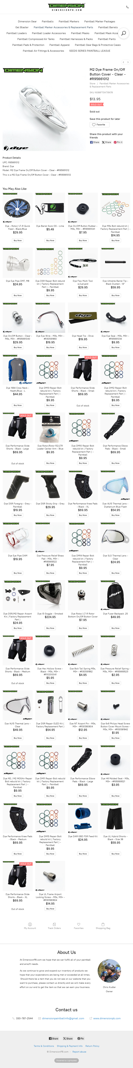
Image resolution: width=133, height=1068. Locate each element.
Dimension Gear (27, 21)
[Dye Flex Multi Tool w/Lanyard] (83, 263)
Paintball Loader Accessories (49, 33)
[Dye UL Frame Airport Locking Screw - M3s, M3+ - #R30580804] (50, 876)
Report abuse (79, 1051)
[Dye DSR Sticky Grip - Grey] (50, 485)
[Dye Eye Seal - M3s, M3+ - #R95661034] (115, 318)
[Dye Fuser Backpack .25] (115, 595)
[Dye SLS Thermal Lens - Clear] (115, 537)
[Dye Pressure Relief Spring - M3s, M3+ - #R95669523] (115, 650)
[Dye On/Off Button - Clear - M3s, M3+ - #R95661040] (18, 318)
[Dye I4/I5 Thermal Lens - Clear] (18, 705)
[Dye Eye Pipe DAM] (18, 537)
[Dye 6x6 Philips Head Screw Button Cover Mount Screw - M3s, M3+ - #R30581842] (115, 705)
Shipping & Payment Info (70, 1046)
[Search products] (124, 33)
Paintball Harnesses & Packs (76, 39)
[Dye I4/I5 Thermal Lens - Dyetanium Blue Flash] (115, 485)
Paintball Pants (107, 39)
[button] (99, 124)
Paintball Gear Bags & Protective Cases (98, 44)
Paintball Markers (69, 21)
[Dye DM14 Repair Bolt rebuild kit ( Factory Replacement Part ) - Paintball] (83, 537)
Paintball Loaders (16, 33)
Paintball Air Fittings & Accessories (43, 50)
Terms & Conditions (44, 1046)
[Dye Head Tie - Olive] (83, 318)
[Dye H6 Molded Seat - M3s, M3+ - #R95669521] (115, 760)
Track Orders (54, 928)
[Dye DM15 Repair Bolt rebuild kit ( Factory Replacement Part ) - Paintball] (50, 818)
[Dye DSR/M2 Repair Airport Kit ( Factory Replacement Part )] (18, 595)
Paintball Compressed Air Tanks (35, 39)
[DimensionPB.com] (66, 7)
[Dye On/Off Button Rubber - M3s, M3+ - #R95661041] (83, 208)
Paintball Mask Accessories (111, 33)
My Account (30, 928)
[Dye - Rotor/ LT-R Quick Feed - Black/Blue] (18, 208)
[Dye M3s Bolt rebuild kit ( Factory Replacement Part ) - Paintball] (115, 208)
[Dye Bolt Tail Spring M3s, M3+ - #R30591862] (83, 650)
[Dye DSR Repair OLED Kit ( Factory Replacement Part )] (50, 705)
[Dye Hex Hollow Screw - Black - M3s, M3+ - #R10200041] (50, 650)
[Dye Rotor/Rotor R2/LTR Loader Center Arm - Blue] (50, 427)
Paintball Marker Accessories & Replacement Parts (63, 27)
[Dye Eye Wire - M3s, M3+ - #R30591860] (50, 318)
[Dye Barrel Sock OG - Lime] (50, 208)
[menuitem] (123, 62)
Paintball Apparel (59, 44)
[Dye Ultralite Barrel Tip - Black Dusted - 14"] (115, 263)
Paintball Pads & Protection (28, 44)
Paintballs (48, 21)
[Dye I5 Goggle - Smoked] (50, 595)
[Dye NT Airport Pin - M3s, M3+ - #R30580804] (83, 705)
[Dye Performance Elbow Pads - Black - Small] (115, 427)
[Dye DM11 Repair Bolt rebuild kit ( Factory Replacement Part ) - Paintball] (50, 760)
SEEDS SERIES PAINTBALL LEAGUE (89, 50)
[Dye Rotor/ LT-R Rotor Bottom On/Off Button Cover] (83, 595)
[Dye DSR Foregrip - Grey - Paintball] (18, 485)
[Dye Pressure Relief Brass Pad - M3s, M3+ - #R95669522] (50, 537)
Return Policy (92, 1046)
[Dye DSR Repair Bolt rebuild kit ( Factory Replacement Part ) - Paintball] (50, 263)
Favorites (79, 928)
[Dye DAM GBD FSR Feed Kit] (83, 818)
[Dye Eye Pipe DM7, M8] (18, 263)
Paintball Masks (80, 33)
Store (92, 83)
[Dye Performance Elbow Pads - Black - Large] (83, 760)
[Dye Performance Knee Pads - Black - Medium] (18, 818)
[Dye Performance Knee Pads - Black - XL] (83, 485)
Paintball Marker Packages (99, 21)
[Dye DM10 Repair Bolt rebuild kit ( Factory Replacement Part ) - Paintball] (83, 427)
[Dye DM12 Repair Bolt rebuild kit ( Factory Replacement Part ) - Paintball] (115, 370)
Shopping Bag (103, 928)
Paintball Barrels (108, 27)
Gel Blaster (22, 27)
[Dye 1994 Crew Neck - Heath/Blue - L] (18, 370)
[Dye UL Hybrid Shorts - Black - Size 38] (115, 818)
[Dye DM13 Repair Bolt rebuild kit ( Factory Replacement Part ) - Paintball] (50, 370)
